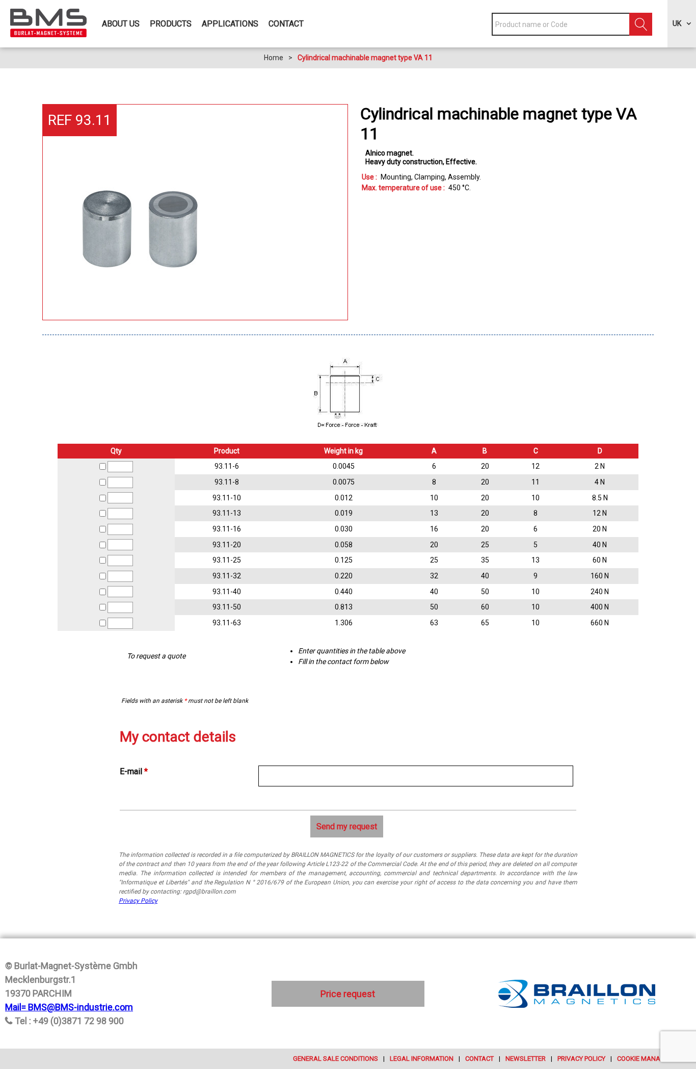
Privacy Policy (138, 900)
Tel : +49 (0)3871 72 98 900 (69, 1020)
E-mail (134, 771)
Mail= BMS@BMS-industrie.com (69, 1007)
